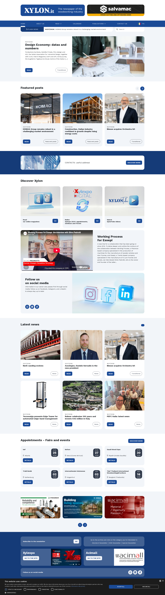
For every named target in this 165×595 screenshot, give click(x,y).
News (54, 373)
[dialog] (82, 587)
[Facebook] (37, 307)
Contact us (122, 24)
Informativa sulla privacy (78, 586)
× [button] (163, 581)
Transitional (61, 70)
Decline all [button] (146, 586)
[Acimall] (82, 507)
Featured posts (50, 141)
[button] (142, 88)
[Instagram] (27, 307)
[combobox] (160, 581)
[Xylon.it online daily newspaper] (39, 10)
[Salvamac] (115, 10)
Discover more (134, 163)
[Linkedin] (32, 307)
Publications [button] (98, 24)
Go (55, 221)
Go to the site (31, 558)
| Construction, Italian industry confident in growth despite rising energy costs (78, 29)
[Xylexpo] (124, 507)
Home (23, 24)
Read (29, 70)
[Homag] (40, 507)
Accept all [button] (120, 586)
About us (40, 24)
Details (28, 460)
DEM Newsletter (115, 543)
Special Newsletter (129, 543)
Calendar (77, 24)
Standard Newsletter (99, 543)
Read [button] (57, 24)
